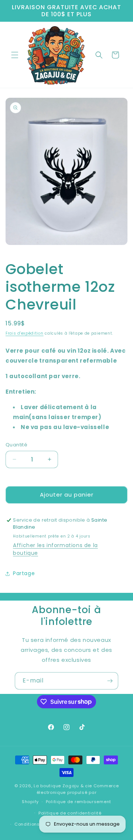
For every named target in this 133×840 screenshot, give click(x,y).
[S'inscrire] (110, 680)
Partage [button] (24, 573)
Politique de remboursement (78, 802)
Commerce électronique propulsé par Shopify (70, 794)
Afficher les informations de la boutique (55, 549)
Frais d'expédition (25, 333)
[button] (15, 55)
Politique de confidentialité (70, 813)
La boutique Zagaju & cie (63, 786)
